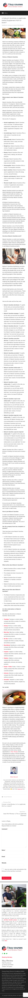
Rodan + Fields (8, 666)
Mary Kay (6, 632)
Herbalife (6, 679)
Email (4, 856)
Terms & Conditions (15, 971)
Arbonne (6, 673)
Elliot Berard (20, 25)
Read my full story (7, 957)
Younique (6, 619)
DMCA (22, 971)
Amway (6, 625)
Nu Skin (6, 638)
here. (6, 940)
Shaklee (6, 658)
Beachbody (7, 645)
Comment (5, 829)
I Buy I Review (14, 751)
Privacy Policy (5, 971)
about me (20, 789)
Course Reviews (8, 796)
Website (4, 863)
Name (4, 850)
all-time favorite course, (10, 919)
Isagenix (6, 651)
